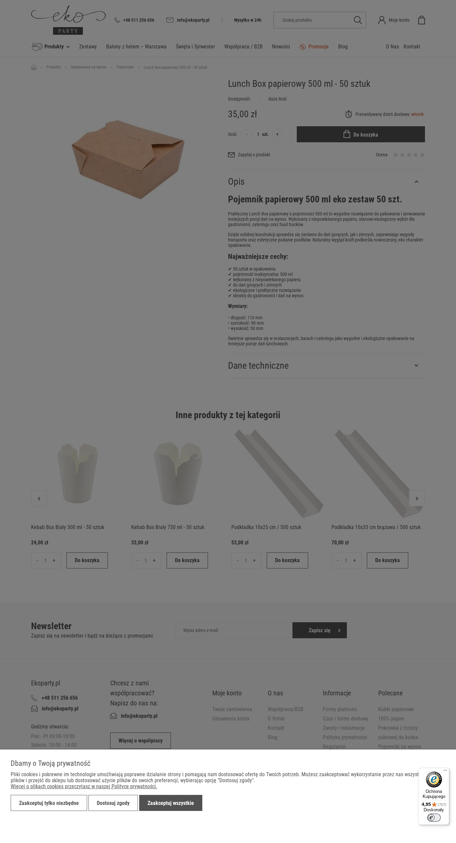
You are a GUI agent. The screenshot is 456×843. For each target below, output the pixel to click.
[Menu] (445, 772)
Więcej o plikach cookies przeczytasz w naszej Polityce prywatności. (84, 786)
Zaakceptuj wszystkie (171, 803)
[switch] (434, 818)
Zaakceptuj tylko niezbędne (49, 803)
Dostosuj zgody (113, 803)
